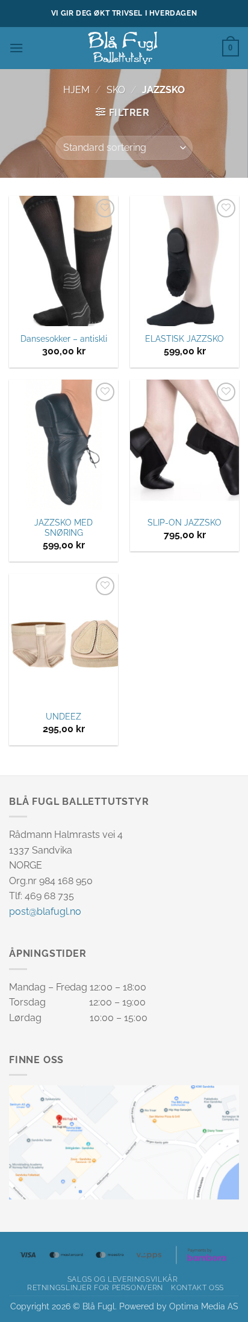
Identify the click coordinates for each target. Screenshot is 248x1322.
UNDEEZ (63, 716)
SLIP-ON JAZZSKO (184, 522)
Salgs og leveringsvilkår (122, 1279)
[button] (16, 47)
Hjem (76, 90)
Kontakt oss (197, 1287)
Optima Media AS (203, 1306)
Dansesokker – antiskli (63, 339)
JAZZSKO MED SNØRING (63, 528)
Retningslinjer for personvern (95, 1287)
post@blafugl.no (45, 911)
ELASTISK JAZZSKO (184, 339)
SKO (116, 90)
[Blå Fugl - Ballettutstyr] (124, 48)
